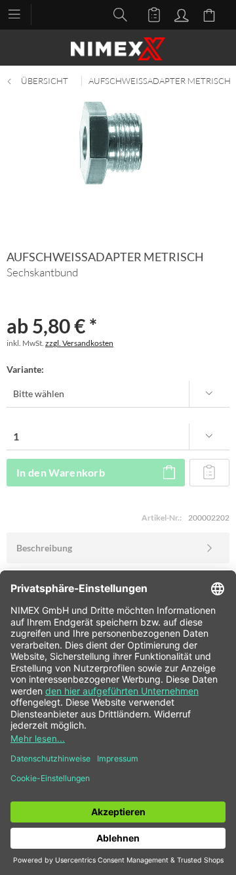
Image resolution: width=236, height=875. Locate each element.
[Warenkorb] (211, 14)
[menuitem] (20, 13)
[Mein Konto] (180, 14)
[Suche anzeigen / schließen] (117, 14)
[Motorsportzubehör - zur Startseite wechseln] (118, 48)
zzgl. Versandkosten (79, 343)
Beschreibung (44, 547)
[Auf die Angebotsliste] (209, 472)
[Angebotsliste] (148, 14)
